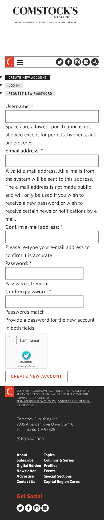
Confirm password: (28, 291)
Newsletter (26, 470)
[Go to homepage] (45, 14)
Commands (4, 516)
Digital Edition (29, 465)
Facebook (68, 62)
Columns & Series (59, 460)
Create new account (28, 78)
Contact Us (26, 481)
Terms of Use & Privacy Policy (36, 401)
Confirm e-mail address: (33, 227)
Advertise (25, 476)
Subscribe (25, 460)
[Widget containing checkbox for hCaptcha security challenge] (26, 350)
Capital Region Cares (62, 481)
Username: (19, 106)
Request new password (30, 94)
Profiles (50, 465)
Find (95, 62)
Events (49, 470)
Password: (18, 263)
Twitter (59, 62)
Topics (49, 454)
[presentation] (9, 62)
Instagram (77, 62)
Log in (14, 86)
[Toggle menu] (19, 62)
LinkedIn (86, 62)
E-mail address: (24, 150)
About (22, 454)
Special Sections (58, 476)
